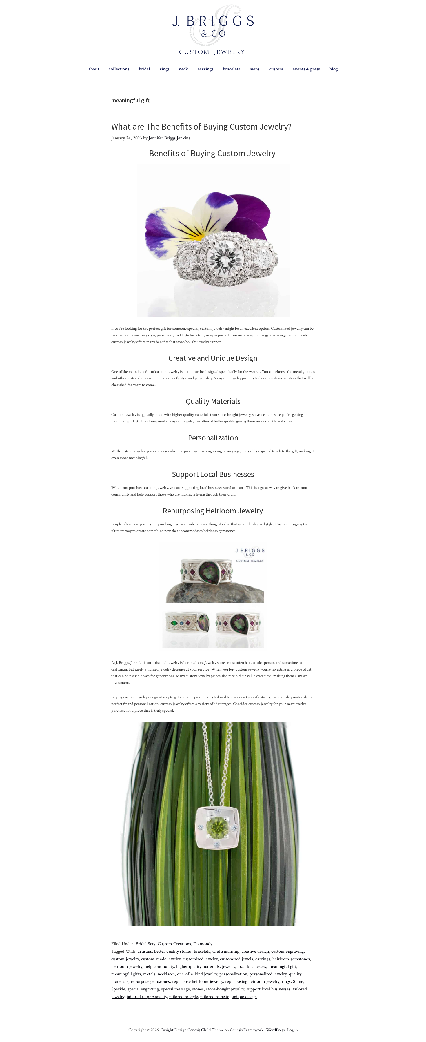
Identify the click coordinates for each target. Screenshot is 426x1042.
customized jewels (236, 959)
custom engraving (287, 951)
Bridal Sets (145, 944)
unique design (244, 997)
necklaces (166, 974)
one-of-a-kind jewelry (197, 974)
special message (175, 989)
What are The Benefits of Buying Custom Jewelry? (201, 126)
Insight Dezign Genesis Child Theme (192, 1030)
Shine (298, 982)
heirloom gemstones (291, 959)
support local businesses (268, 989)
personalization (233, 974)
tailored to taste (214, 997)
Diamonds (202, 944)
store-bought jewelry (225, 989)
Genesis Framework (246, 1030)
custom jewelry (125, 959)
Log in (292, 1030)
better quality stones (173, 951)
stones (198, 989)
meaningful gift (282, 966)
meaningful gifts (126, 974)
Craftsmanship (225, 951)
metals (149, 974)
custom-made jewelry (161, 959)
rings (286, 982)
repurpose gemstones (150, 982)
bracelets (202, 951)
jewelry (228, 966)
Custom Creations (174, 944)
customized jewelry (200, 959)
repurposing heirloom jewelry (252, 982)
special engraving (143, 989)
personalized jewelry (268, 974)
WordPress (275, 1030)
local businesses (251, 966)
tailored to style (183, 997)
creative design (255, 951)
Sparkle (118, 989)
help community (159, 966)
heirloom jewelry (126, 966)
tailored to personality (147, 997)
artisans (145, 951)
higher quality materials (198, 966)
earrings (262, 959)
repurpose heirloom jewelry (197, 982)
